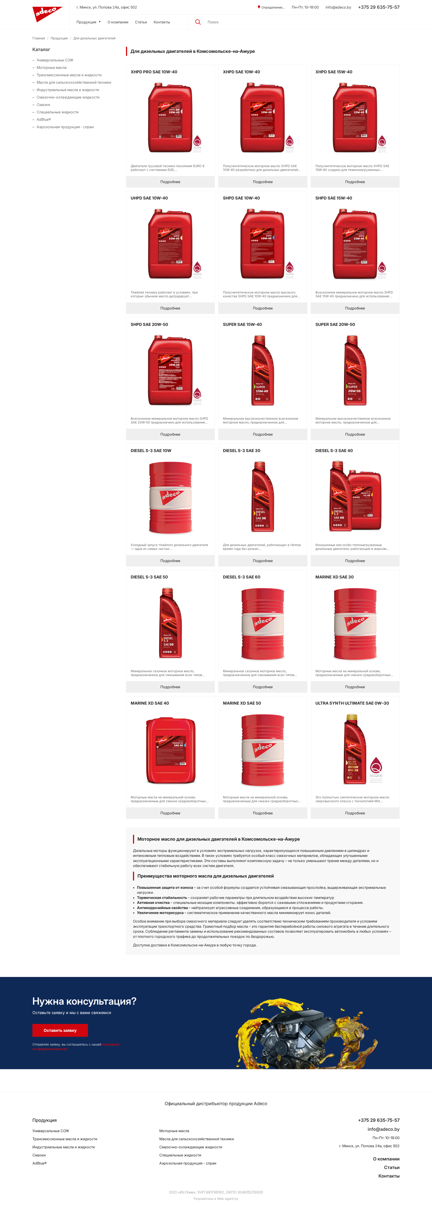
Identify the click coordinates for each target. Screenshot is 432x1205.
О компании (118, 22)
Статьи (141, 22)
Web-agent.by (227, 1199)
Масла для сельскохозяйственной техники (74, 82)
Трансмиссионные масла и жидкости (69, 75)
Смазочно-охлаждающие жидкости (68, 97)
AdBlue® (44, 119)
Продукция (86, 22)
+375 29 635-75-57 (379, 7)
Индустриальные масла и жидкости (68, 89)
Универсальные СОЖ (55, 60)
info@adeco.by (338, 7)
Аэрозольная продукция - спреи (65, 127)
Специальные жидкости (58, 112)
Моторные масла (52, 67)
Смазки (43, 104)
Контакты (162, 22)
